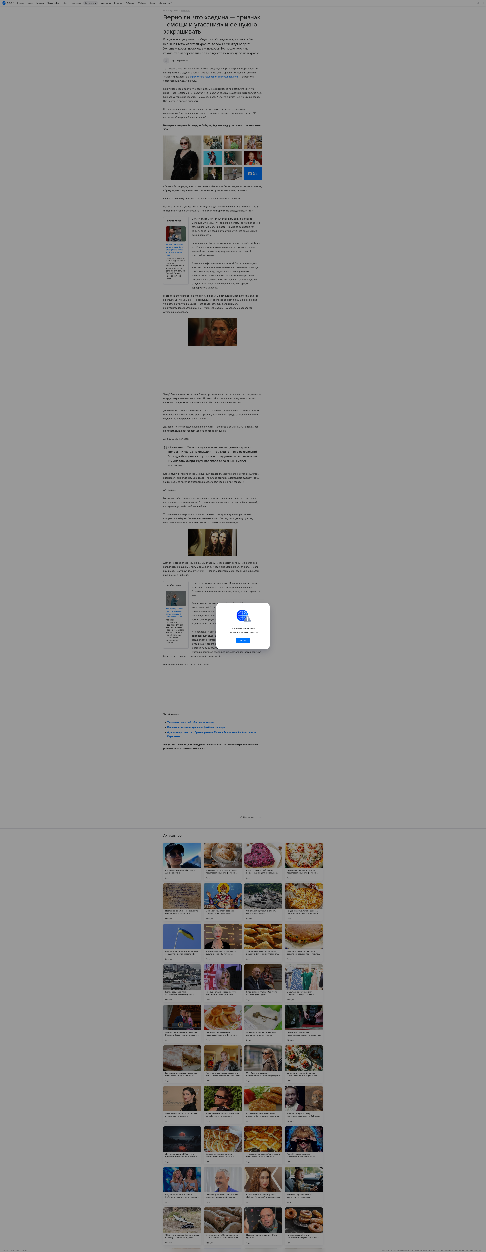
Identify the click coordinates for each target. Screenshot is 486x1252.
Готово (243, 640)
